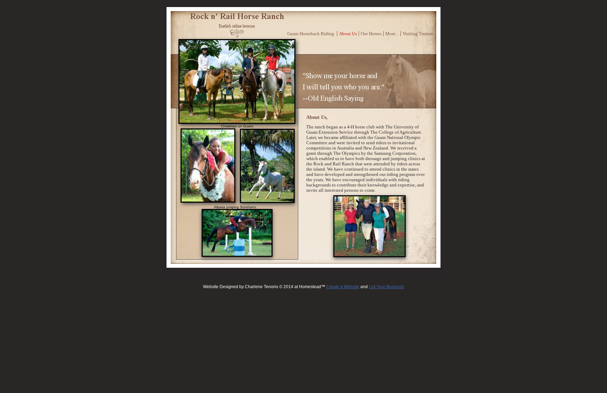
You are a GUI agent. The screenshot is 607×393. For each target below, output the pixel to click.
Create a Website (342, 286)
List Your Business (386, 286)
